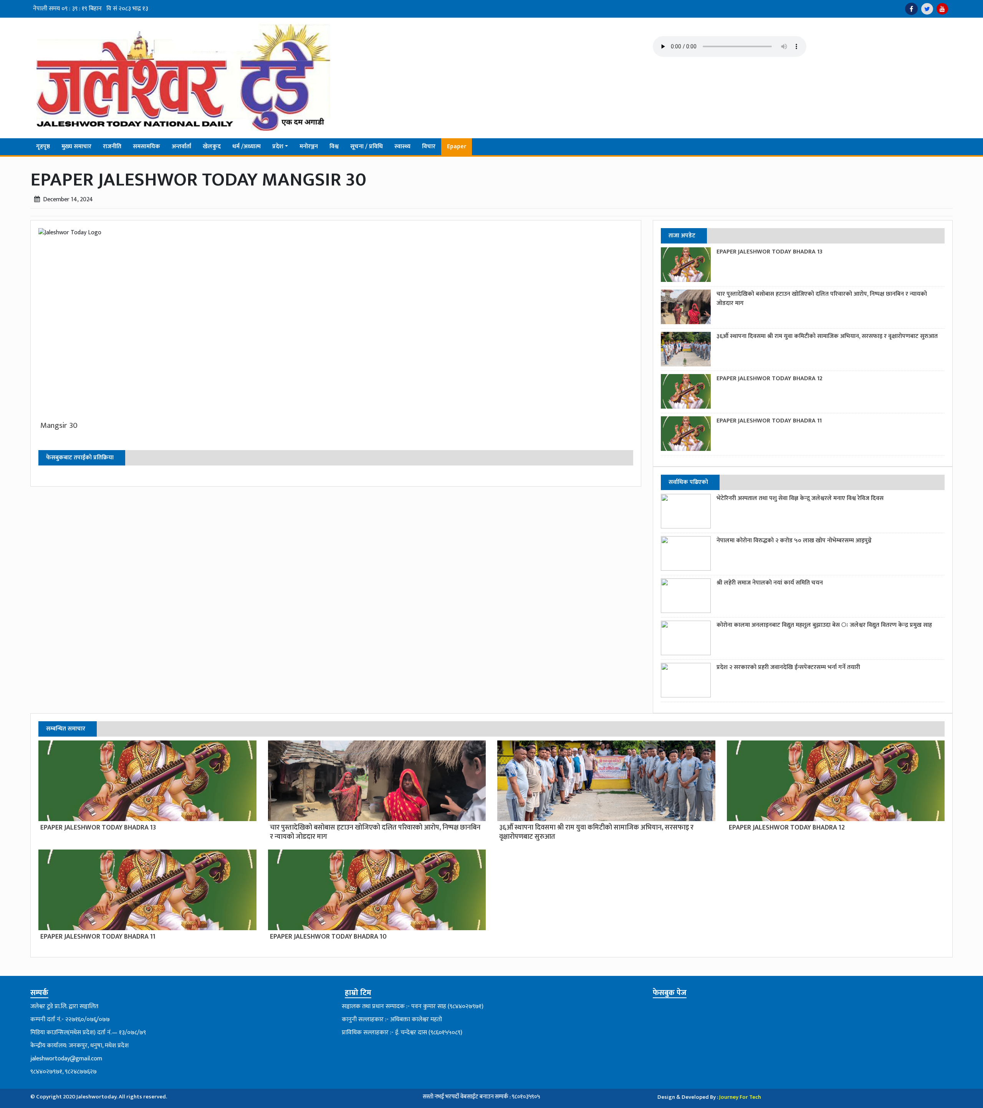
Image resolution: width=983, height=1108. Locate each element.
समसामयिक (146, 146)
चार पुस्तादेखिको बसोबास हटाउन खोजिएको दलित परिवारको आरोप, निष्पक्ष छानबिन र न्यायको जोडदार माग (822, 298)
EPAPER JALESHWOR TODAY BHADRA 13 (769, 252)
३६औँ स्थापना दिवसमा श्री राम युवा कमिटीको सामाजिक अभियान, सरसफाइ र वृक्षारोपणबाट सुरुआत (827, 336)
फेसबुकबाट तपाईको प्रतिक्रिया (80, 457)
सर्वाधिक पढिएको (688, 482)
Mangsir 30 (59, 425)
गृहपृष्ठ (43, 146)
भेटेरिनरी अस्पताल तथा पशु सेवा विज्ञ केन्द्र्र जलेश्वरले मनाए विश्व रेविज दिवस (800, 498)
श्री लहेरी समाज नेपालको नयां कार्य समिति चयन (770, 583)
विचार (428, 146)
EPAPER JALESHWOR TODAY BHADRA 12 (769, 378)
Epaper (456, 146)
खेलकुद (212, 146)
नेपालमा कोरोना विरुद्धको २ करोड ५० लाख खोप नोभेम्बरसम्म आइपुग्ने (794, 540)
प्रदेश (277, 146)
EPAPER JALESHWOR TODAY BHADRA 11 (769, 421)
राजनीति (112, 146)
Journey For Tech (740, 1097)
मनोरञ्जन (309, 146)
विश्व (334, 146)
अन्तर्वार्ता (181, 146)
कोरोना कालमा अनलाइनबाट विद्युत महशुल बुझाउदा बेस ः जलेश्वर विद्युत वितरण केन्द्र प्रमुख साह (824, 625)
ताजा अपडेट (682, 235)
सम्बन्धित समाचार (65, 729)
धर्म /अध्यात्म (246, 146)
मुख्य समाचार (76, 146)
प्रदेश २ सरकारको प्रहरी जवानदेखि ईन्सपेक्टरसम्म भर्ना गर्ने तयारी (788, 667)
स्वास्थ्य (402, 146)
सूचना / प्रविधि (366, 146)
